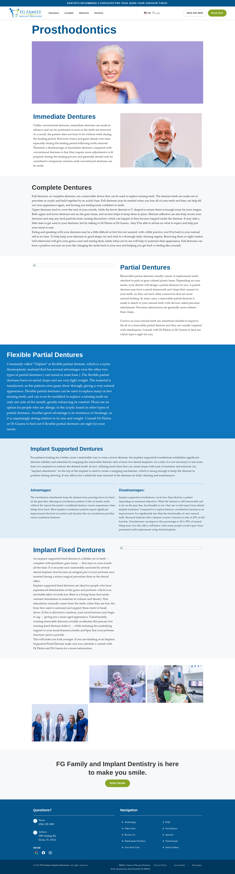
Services (98, 13)
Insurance (54, 13)
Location (69, 13)
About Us (84, 13)
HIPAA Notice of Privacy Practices (134, 865)
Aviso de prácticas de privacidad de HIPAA (130, 868)
